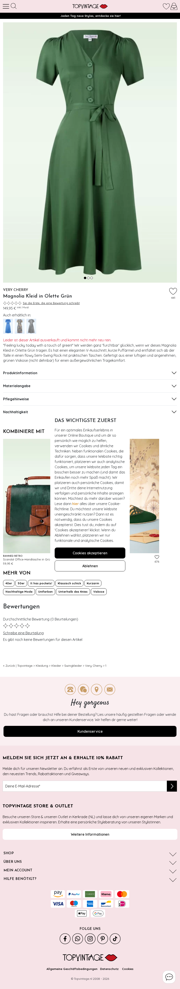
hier (75, 504)
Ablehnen (90, 566)
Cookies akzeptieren (90, 553)
